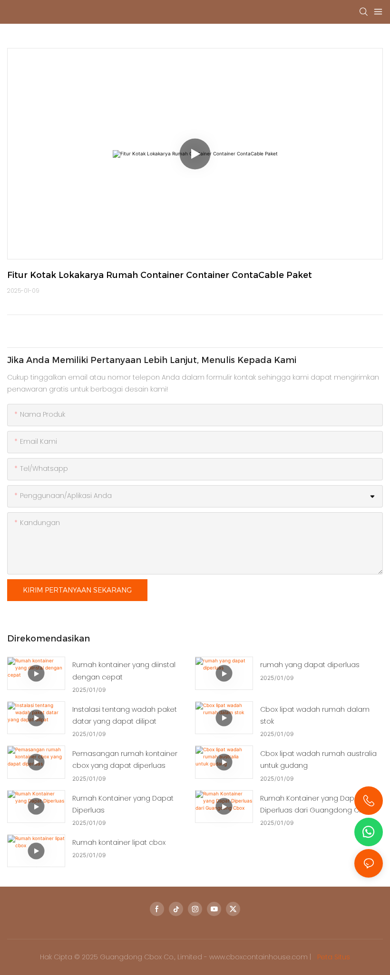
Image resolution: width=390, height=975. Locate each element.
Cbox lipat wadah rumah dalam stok (315, 715)
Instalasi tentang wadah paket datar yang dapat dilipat (124, 715)
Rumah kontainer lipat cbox (119, 842)
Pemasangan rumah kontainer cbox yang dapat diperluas (124, 759)
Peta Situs (332, 957)
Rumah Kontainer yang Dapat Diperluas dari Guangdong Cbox (315, 804)
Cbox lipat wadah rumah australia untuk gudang (318, 759)
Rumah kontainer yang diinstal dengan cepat (124, 670)
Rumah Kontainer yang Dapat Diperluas (123, 804)
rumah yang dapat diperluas (310, 664)
